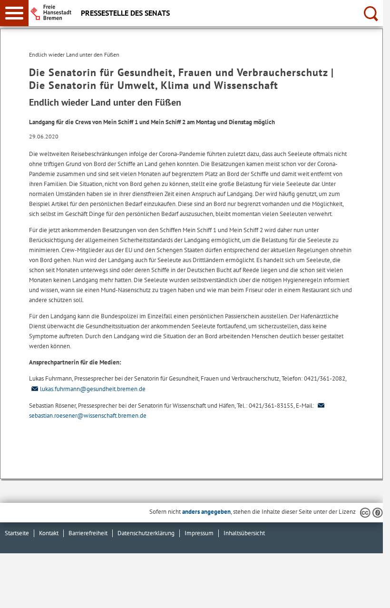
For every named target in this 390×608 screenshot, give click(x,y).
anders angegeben (206, 512)
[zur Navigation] (14, 13)
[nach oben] (368, 593)
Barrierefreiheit (87, 533)
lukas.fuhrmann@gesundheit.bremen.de (93, 389)
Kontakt (48, 533)
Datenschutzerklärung (146, 533)
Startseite (17, 533)
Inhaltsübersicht (244, 533)
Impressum (199, 533)
